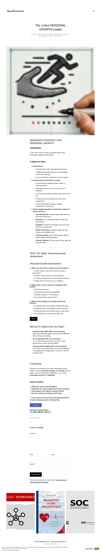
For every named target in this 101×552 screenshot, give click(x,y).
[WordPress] (46, 412)
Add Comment (58, 36)
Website (32, 464)
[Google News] (42, 412)
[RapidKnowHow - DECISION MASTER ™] (47, 11)
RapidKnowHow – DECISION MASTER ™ (53, 541)
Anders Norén (53, 544)
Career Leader (36, 34)
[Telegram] (44, 412)
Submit (34, 318)
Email (53, 454)
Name (31, 454)
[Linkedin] (35, 412)
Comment (33, 433)
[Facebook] (31, 412)
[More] (50, 412)
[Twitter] (33, 412)
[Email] (48, 412)
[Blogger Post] (39, 412)
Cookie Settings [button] (89, 548)
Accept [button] (96, 548)
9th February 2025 (35, 418)
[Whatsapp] (37, 412)
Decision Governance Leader (49, 34)
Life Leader (62, 34)
